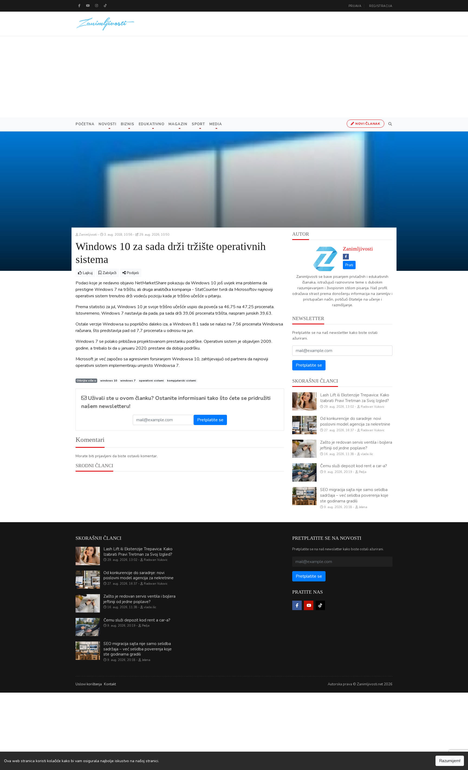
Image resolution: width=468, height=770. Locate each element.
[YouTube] (88, 5)
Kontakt (110, 684)
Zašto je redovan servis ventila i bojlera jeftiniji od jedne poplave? (356, 445)
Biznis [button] (127, 124)
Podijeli (132, 272)
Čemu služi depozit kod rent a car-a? (353, 466)
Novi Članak (367, 123)
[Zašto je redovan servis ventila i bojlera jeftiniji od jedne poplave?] (304, 449)
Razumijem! (449, 761)
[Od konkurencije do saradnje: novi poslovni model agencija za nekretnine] (304, 425)
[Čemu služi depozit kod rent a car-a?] (304, 472)
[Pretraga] (389, 124)
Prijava (355, 6)
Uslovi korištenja (89, 684)
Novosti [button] (107, 124)
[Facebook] (79, 5)
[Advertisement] (234, 77)
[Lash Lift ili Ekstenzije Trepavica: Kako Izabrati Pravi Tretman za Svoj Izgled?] (304, 401)
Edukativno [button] (151, 124)
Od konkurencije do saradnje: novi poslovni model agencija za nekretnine (355, 421)
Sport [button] (198, 124)
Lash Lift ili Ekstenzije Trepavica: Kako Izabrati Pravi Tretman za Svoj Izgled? (354, 397)
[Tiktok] (105, 5)
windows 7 (127, 381)
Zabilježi (109, 272)
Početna (85, 124)
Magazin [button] (177, 124)
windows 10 (108, 381)
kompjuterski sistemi (181, 381)
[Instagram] (96, 5)
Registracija (380, 6)
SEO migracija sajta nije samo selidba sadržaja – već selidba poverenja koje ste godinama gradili (354, 495)
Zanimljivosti (358, 249)
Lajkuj (87, 272)
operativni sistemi (151, 381)
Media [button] (215, 124)
